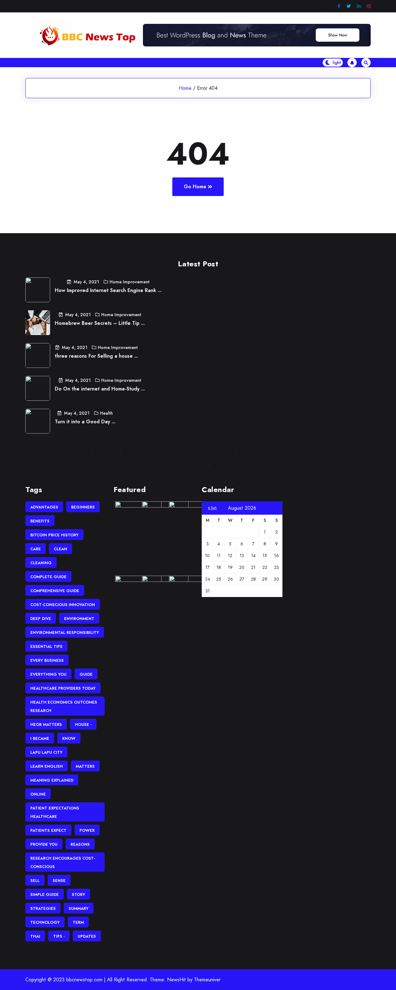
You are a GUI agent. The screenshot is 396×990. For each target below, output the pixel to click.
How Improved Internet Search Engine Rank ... (108, 290)
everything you (48, 674)
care (35, 549)
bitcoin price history (54, 535)
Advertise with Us (211, 453)
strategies (43, 908)
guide (86, 674)
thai (35, 936)
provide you (44, 844)
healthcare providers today (63, 688)
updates (87, 936)
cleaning (41, 563)
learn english (46, 766)
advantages (44, 507)
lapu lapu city (46, 752)
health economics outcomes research (63, 706)
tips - (59, 936)
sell (35, 880)
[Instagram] (369, 6)
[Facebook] (339, 6)
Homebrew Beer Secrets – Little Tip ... (100, 323)
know (68, 738)
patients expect (48, 830)
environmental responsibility (64, 632)
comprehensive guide (54, 591)
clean (60, 549)
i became (39, 738)
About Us (76, 453)
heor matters (46, 724)
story (78, 894)
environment (79, 618)
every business (47, 660)
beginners (83, 507)
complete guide (48, 577)
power (87, 830)
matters (85, 766)
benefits (40, 521)
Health (106, 413)
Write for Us (173, 453)
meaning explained (51, 780)
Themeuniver (207, 979)
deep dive (40, 618)
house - (83, 724)
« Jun (212, 507)
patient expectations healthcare (54, 812)
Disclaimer (104, 453)
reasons (80, 844)
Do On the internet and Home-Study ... (100, 388)
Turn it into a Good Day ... (85, 421)
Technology (45, 922)
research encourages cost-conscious (62, 862)
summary (78, 908)
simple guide (44, 894)
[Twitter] (348, 6)
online (38, 794)
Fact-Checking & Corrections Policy (166, 465)
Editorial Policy (337, 453)
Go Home (195, 186)
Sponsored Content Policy (240, 465)
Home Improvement (129, 282)
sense (59, 880)
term (78, 922)
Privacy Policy (137, 453)
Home (185, 88)
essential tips (46, 646)
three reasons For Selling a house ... (96, 356)
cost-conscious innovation (62, 605)
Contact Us (47, 453)
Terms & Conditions (294, 453)
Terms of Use (252, 453)
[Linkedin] (359, 6)
